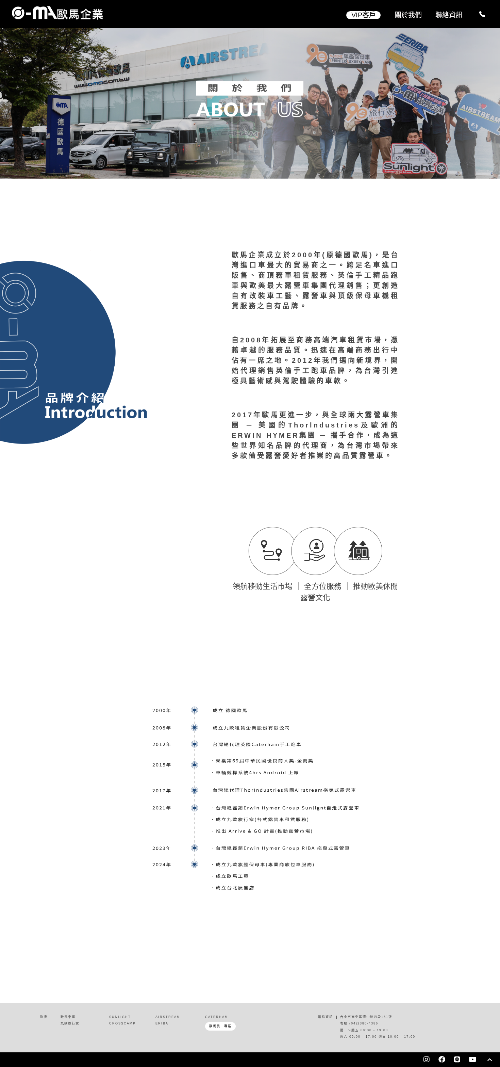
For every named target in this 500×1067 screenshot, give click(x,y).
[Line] (457, 1059)
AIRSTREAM (167, 1017)
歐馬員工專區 (220, 1026)
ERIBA (161, 1023)
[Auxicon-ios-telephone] (481, 14)
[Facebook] (442, 1059)
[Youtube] (472, 1059)
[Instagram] (426, 1059)
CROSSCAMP (122, 1023)
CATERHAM (216, 1017)
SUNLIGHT (120, 1017)
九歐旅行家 (70, 1023)
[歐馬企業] (113, 13)
